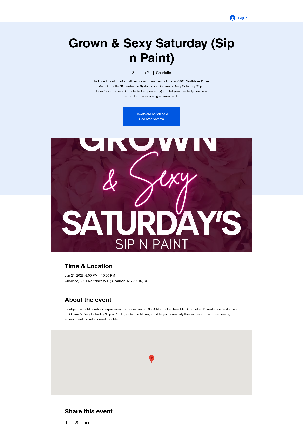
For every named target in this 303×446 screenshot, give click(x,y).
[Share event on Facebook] (67, 422)
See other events (151, 119)
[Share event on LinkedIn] (87, 422)
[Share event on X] (77, 422)
